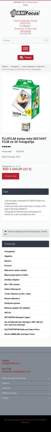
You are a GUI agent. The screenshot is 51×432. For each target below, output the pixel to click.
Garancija (6, 388)
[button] (25, 57)
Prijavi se (24, 2)
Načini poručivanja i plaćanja (14, 378)
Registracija (33, 2)
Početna (5, 67)
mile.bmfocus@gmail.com (16, 371)
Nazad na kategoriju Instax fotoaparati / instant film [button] (25, 232)
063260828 (25, 31)
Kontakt (5, 398)
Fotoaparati (15, 67)
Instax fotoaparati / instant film (33, 67)
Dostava (5, 383)
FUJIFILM (20, 151)
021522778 (25, 34)
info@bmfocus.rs (11, 363)
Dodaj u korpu (10, 176)
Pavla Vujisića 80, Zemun (25, 21)
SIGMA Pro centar (9, 393)
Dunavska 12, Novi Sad (25, 28)
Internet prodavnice (30, 420)
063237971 (25, 23)
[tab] (25, 191)
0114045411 (26, 26)
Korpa (25, 5)
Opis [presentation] (5, 191)
